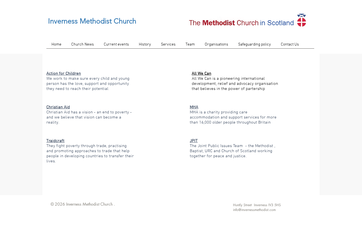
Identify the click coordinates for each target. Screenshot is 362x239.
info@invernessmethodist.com (254, 209)
